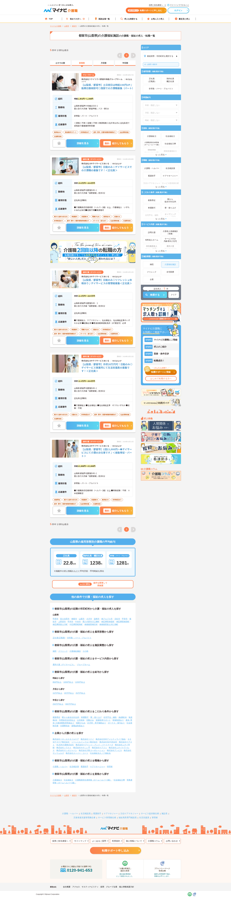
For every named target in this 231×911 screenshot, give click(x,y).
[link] (60, 63)
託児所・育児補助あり (96, 723)
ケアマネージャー (97, 766)
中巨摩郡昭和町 (76, 624)
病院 (54, 651)
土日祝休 (80, 720)
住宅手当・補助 (110, 717)
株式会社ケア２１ (99, 747)
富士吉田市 (65, 619)
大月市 (89, 619)
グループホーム (83, 664)
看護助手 (84, 766)
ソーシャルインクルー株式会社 (84, 742)
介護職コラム (154, 841)
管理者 (110, 766)
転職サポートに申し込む (145, 10)
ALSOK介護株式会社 (65, 745)
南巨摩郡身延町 (107, 621)
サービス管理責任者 (107, 817)
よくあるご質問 (99, 841)
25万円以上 (80, 693)
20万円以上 (69, 693)
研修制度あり (118, 720)
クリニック (63, 651)
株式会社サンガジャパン (66, 750)
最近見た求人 (184, 19)
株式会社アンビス (114, 750)
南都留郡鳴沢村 (91, 624)
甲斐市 (125, 619)
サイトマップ (80, 841)
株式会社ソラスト (63, 747)
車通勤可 (84, 717)
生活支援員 (144, 817)
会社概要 (66, 887)
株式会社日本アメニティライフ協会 (111, 739)
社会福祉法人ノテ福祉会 (100, 753)
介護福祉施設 (75, 651)
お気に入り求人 (157, 19)
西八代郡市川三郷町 (91, 621)
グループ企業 (111, 887)
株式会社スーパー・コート (77, 753)
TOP (51, 19)
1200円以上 (80, 682)
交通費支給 (65, 726)
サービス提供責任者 (150, 813)
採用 (102, 887)
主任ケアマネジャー (129, 813)
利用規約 (116, 841)
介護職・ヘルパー (60, 766)
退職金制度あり (77, 726)
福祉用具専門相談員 (128, 817)
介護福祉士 (57, 780)
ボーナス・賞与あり (116, 723)
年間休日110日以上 (67, 720)
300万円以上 (70, 704)
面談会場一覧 (104, 19)
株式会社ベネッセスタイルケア (66, 739)
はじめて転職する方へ (161, 378)
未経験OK (122, 717)
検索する (155, 294)
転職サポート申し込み (115, 850)
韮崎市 (96, 619)
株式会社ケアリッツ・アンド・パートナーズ (94, 745)
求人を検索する (130, 19)
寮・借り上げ (96, 717)
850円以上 (57, 682)
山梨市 (81, 619)
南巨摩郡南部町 (122, 621)
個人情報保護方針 (126, 887)
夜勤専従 (56, 717)
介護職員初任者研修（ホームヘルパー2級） (93, 780)
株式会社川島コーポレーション (92, 750)
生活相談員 (74, 766)
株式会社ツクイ (87, 739)
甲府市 (55, 619)
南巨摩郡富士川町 (60, 624)
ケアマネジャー (111, 813)
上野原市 (62, 621)
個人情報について (134, 841)
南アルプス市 (107, 619)
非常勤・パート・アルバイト (79, 638)
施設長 (164, 813)
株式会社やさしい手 (81, 747)
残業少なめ (80, 723)
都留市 (152, 64)
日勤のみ (90, 720)
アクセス (76, 887)
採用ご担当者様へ (60, 841)
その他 (85, 651)
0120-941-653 (79, 870)
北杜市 (117, 619)
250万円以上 (58, 704)
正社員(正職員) (59, 638)
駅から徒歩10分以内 (70, 717)
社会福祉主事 (119, 780)
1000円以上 (68, 682)
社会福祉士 (68, 780)
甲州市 (70, 621)
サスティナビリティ (90, 887)
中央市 (78, 621)
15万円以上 (57, 693)
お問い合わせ (172, 841)
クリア (173, 295)
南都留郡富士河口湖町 (108, 624)
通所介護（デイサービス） (64, 664)
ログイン (178, 10)
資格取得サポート (103, 720)
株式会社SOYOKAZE (108, 742)
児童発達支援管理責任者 (84, 817)
